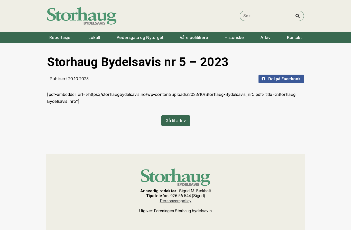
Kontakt (294, 37)
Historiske (234, 37)
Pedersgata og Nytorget (140, 37)
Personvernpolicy (175, 200)
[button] (281, 79)
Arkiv (265, 37)
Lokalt (94, 37)
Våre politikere (194, 37)
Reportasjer (60, 37)
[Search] (297, 16)
